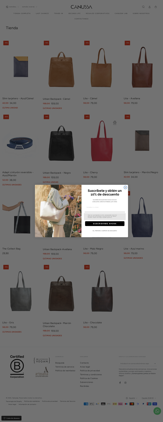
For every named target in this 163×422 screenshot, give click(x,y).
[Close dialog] (125, 187)
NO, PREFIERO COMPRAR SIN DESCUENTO (105, 230)
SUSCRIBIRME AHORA (104, 223)
